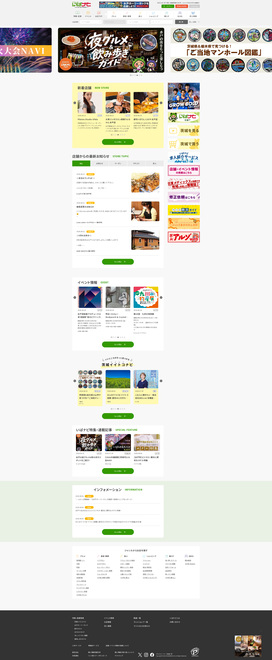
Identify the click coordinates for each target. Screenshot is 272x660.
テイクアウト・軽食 (82, 588)
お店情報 (107, 622)
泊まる (179, 16)
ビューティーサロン (103, 567)
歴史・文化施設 (125, 571)
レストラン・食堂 (81, 591)
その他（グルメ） (81, 595)
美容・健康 (127, 16)
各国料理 (79, 578)
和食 (78, 567)
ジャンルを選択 (133, 22)
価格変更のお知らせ (85, 206)
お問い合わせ (175, 622)
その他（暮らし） (170, 578)
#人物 (137, 401)
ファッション (147, 560)
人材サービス (76, 645)
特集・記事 (78, 16)
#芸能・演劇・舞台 (83, 331)
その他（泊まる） (190, 564)
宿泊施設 (188, 560)
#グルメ (144, 333)
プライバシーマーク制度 (163, 654)
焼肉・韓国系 (80, 574)
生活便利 (168, 571)
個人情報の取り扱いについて (124, 652)
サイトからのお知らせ (142, 626)
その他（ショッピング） (150, 578)
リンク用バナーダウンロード (97, 656)
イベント (88, 16)
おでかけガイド (79, 632)
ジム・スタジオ (102, 574)
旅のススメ (78, 629)
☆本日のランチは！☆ (85, 178)
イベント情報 (109, 618)
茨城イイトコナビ (80, 622)
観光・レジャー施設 (126, 567)
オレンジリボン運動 (81, 635)
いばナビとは (175, 618)
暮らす (166, 16)
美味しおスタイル (80, 639)
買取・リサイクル (148, 574)
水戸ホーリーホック (81, 625)
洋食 (78, 564)
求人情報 (193, 16)
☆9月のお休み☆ (84, 235)
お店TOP (98, 16)
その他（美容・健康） (103, 578)
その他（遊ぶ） (125, 578)
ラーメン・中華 (81, 571)
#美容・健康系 (117, 326)
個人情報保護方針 (94, 652)
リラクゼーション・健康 (104, 571)
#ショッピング (138, 333)
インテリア (146, 564)
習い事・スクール (171, 560)
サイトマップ (119, 656)
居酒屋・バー (80, 560)
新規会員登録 (181, 6)
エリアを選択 (85, 22)
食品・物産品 (147, 567)
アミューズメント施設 (127, 560)
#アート (81, 404)
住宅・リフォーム (170, 567)
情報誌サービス (93, 645)
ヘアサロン (101, 560)
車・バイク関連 (170, 574)
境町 (154, 391)
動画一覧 (137, 618)
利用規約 (75, 656)
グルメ (113, 16)
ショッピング (153, 16)
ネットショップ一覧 (141, 622)
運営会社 (75, 652)
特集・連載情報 (78, 618)
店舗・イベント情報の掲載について (117, 645)
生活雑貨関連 (147, 571)
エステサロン (101, 564)
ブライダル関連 (170, 564)
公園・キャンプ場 (125, 574)
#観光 (81, 401)
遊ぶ (140, 16)
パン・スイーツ (81, 584)
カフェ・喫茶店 (81, 581)
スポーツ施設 (125, 564)
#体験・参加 (109, 326)
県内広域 (97, 391)
